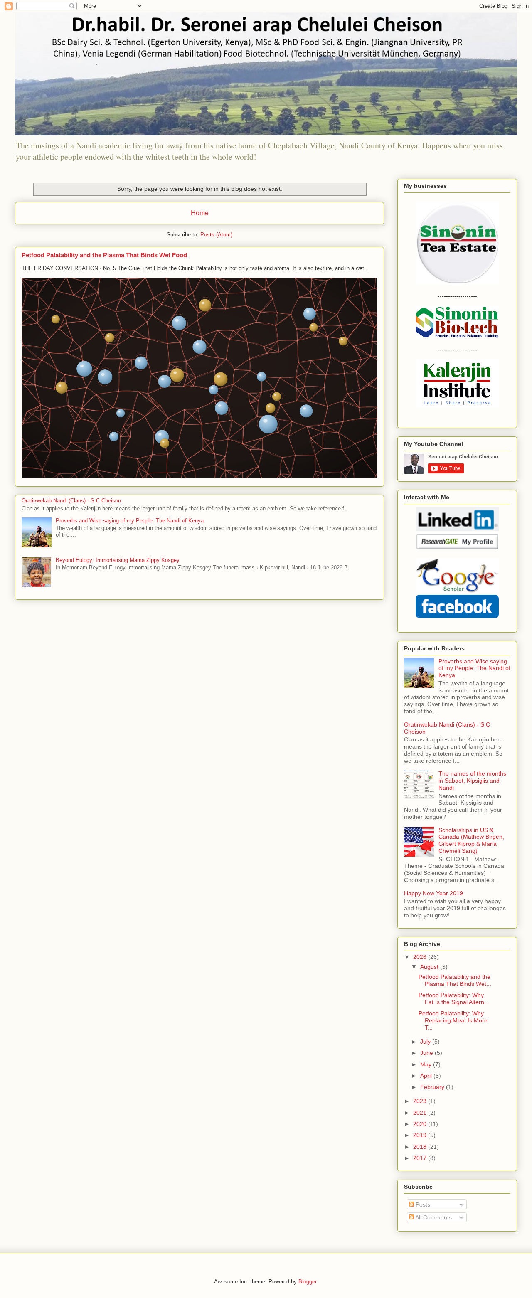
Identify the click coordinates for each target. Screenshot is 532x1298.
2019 (420, 1135)
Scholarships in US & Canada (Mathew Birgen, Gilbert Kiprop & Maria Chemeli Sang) (471, 840)
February (433, 1087)
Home (200, 213)
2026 (420, 956)
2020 (420, 1124)
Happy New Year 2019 (433, 893)
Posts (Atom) (216, 235)
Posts (422, 1204)
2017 (420, 1158)
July (426, 1041)
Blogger (307, 1281)
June (427, 1052)
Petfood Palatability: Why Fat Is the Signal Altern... (454, 998)
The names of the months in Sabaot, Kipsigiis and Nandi (472, 780)
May (426, 1064)
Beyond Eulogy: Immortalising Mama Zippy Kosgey (118, 560)
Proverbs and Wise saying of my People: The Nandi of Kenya (130, 520)
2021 (420, 1112)
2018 (420, 1146)
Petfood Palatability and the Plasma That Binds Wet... (455, 980)
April (426, 1075)
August (430, 966)
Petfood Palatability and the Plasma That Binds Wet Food (104, 255)
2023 (420, 1101)
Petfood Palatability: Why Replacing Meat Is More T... (453, 1020)
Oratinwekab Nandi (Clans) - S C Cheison (71, 501)
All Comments (433, 1217)
